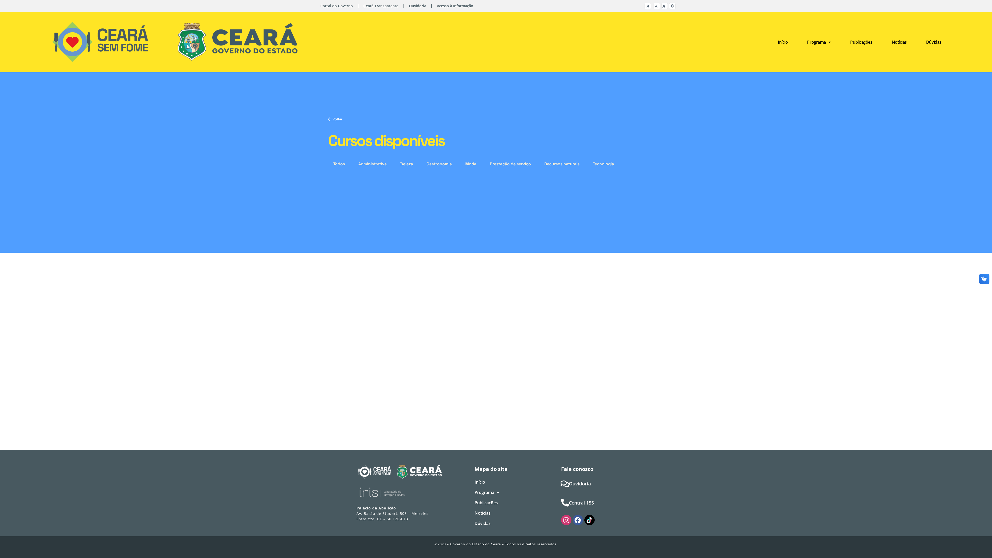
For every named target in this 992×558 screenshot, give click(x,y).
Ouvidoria (417, 5)
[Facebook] (578, 520)
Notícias (899, 42)
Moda (470, 164)
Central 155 (581, 503)
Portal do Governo (336, 5)
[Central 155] (565, 503)
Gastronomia (439, 164)
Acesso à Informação (455, 5)
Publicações (861, 42)
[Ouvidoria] (565, 484)
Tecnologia (603, 164)
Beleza (406, 164)
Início (783, 42)
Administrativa (372, 164)
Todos (339, 164)
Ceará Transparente (380, 5)
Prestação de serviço (510, 164)
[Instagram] (566, 520)
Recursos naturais (561, 164)
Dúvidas (933, 42)
